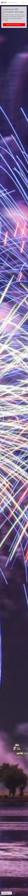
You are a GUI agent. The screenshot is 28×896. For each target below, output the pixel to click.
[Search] (23, 2)
